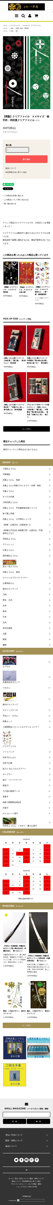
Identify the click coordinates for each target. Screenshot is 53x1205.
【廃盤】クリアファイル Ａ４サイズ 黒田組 (10, 289)
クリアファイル (15, 25)
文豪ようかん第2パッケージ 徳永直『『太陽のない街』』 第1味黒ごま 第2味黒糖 (15, 407)
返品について (10, 168)
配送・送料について (36, 1178)
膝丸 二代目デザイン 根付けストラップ (38, 1012)
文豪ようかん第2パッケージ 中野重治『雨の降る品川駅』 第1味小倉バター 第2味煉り (38, 360)
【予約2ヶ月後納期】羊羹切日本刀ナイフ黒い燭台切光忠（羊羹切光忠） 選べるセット (14, 948)
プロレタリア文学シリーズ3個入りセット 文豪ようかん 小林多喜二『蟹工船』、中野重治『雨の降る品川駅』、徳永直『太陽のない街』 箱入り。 (38, 411)
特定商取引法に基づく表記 (16, 172)
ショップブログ (21, 1187)
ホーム (5, 25)
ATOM (35, 1187)
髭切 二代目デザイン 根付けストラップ (14, 1012)
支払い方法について (21, 1178)
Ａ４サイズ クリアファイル (32, 25)
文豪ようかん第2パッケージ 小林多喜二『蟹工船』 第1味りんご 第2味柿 (15, 360)
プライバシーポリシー (18, 1184)
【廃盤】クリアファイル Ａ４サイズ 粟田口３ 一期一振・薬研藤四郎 (42, 290)
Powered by (12, 1200)
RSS (29, 1187)
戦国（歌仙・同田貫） (23, 28)
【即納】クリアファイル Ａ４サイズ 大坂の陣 (26, 289)
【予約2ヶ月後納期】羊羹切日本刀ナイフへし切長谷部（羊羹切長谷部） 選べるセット (38, 958)
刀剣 (11, 28)
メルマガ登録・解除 (34, 1184)
